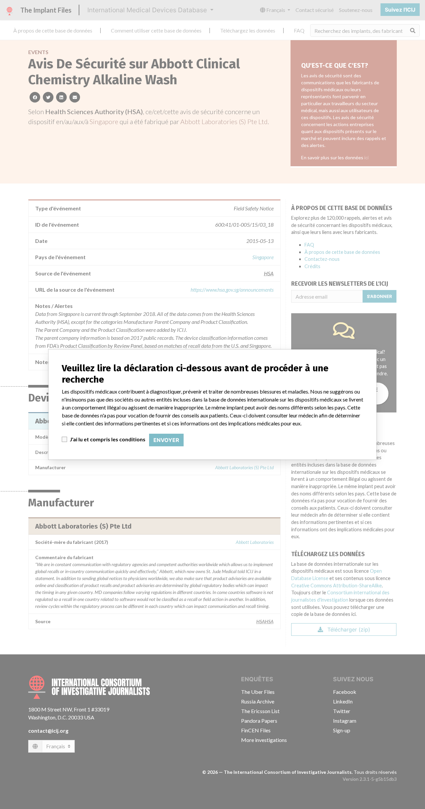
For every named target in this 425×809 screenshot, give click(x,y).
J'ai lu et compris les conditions (107, 439)
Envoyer (166, 440)
